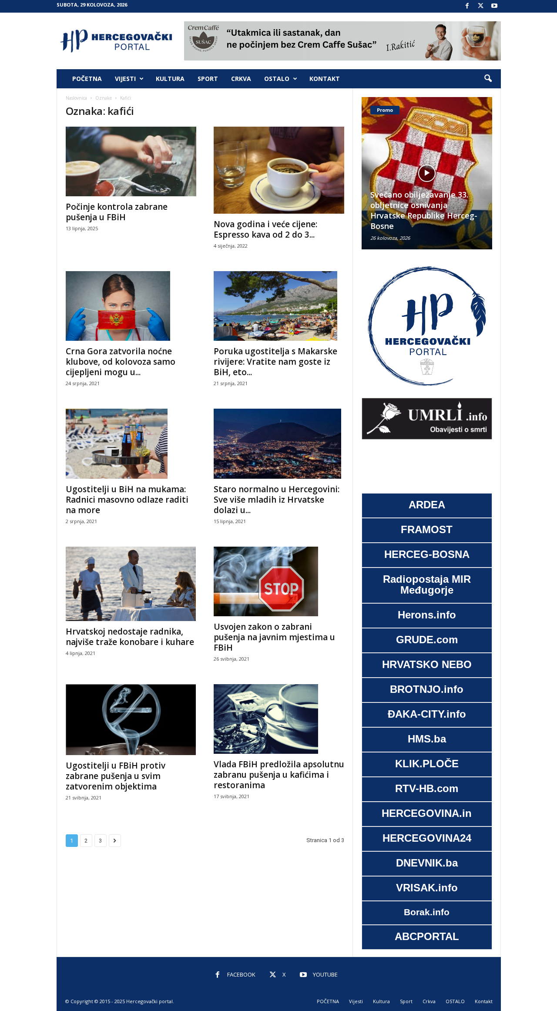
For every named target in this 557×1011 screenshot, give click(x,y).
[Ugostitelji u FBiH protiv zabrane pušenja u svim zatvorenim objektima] (131, 719)
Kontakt (324, 78)
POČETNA (87, 78)
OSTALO (276, 78)
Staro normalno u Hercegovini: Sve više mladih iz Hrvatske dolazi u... (276, 500)
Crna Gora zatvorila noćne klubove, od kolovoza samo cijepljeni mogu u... (120, 362)
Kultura (170, 78)
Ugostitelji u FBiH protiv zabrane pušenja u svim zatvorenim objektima (115, 776)
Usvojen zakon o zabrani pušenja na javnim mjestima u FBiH (274, 637)
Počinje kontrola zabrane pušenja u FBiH (117, 212)
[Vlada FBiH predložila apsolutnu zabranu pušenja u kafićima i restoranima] (279, 719)
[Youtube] (494, 6)
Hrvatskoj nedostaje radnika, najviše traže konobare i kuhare (130, 637)
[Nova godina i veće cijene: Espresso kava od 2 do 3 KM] (279, 170)
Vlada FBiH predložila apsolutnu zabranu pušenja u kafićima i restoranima (279, 775)
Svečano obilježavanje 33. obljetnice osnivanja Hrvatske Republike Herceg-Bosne (423, 210)
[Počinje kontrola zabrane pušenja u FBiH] (131, 161)
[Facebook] (467, 6)
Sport (208, 78)
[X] (481, 6)
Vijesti (125, 78)
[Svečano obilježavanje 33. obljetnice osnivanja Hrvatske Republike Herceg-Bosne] (427, 173)
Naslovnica (76, 98)
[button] (487, 78)
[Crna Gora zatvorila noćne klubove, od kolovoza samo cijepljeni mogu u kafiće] (131, 306)
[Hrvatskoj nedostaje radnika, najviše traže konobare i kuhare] (131, 584)
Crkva (241, 78)
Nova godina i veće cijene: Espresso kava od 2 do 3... (265, 229)
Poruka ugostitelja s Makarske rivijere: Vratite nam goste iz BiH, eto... (275, 362)
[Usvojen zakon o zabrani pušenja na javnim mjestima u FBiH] (279, 581)
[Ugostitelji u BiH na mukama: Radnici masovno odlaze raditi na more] (131, 443)
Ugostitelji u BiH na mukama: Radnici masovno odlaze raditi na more (127, 500)
